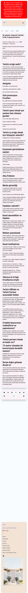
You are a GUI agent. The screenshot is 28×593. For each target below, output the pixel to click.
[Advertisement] (14, 459)
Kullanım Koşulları (6, 550)
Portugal (6, 530)
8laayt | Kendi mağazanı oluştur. (10, 552)
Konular (12, 30)
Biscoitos (5, 543)
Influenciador (5, 539)
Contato (4, 541)
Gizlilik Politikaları (6, 548)
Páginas (6, 30)
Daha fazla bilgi (6, 545)
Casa (2, 30)
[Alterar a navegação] (23, 23)
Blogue (4, 536)
